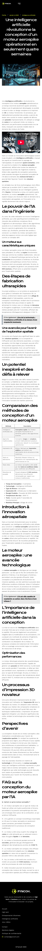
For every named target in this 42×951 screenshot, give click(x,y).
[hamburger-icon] (19, 4)
